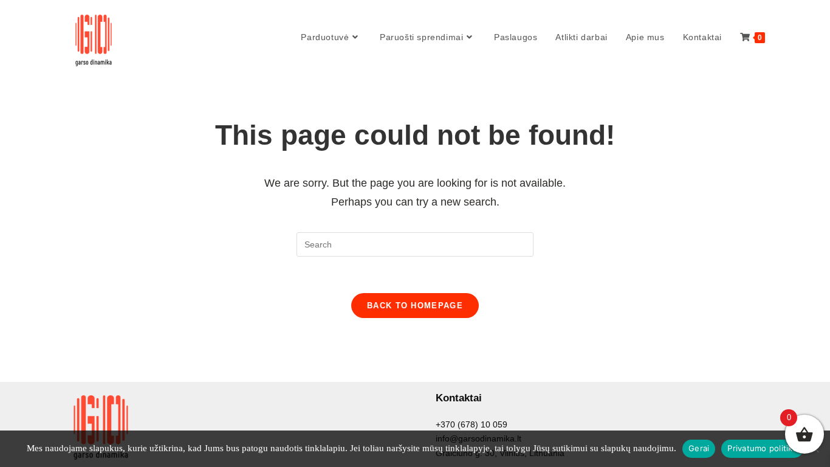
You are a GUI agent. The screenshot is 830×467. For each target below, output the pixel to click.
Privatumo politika (762, 448)
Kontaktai (459, 398)
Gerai (698, 448)
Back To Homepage (415, 305)
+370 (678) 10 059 (471, 424)
